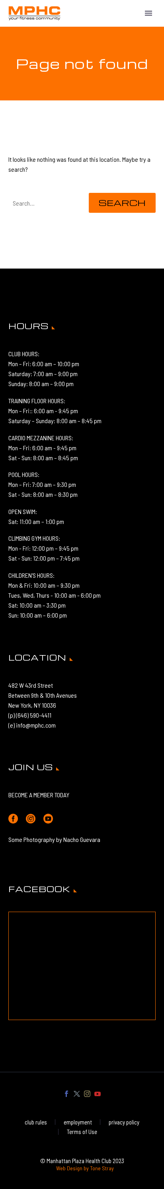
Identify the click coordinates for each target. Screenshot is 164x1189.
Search (122, 202)
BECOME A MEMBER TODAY (38, 795)
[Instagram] (87, 1094)
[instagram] (30, 819)
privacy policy (124, 1122)
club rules (36, 1122)
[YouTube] (97, 1094)
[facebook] (13, 819)
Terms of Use (82, 1132)
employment (78, 1122)
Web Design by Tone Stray (85, 1168)
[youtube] (48, 819)
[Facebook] (66, 1094)
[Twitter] (77, 1094)
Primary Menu (148, 13)
